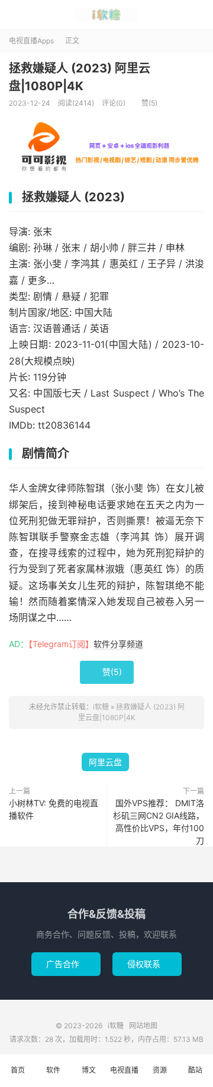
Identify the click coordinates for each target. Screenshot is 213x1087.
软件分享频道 (118, 644)
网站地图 (143, 1025)
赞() (145, 103)
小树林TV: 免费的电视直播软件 (53, 809)
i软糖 (106, 15)
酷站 (195, 1070)
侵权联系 (147, 964)
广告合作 (66, 964)
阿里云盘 (105, 762)
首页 (18, 1070)
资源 (160, 1070)
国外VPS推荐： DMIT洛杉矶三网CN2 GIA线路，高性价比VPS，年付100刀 (158, 821)
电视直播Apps (31, 40)
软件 (53, 1070)
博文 (89, 1070)
